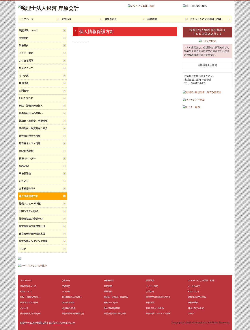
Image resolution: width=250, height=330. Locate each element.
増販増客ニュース (28, 30)
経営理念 (152, 19)
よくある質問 (26, 60)
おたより (24, 181)
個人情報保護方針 (28, 196)
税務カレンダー (27, 158)
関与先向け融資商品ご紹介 (33, 128)
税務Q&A (24, 166)
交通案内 (24, 38)
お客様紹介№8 (27, 188)
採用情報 (24, 83)
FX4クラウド (26, 98)
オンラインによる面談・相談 (205, 19)
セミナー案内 (26, 53)
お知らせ (66, 19)
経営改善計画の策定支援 (32, 233)
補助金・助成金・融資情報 (33, 120)
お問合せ (24, 90)
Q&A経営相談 (26, 150)
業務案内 (24, 45)
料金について (26, 68)
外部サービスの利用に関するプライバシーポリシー (47, 322)
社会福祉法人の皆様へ (31, 113)
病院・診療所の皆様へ (31, 105)
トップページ (26, 19)
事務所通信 (25, 173)
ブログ (22, 248)
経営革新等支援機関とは (32, 226)
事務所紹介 (111, 19)
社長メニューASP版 (30, 203)
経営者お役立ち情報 (29, 135)
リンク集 (24, 75)
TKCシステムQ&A (28, 211)
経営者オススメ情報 (29, 143)
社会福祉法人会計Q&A (31, 218)
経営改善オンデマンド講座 (33, 241)
